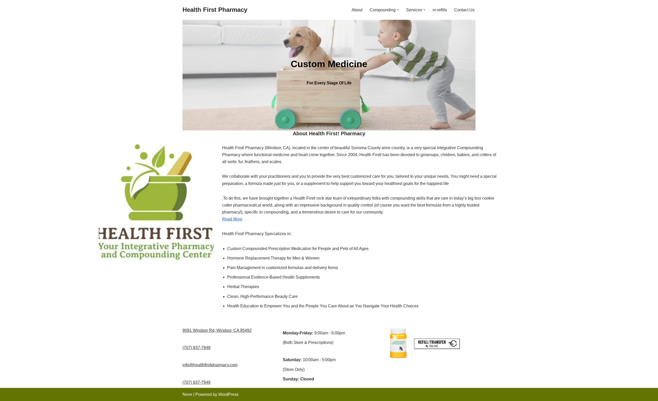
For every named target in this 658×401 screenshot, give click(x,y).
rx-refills (440, 10)
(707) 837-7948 (196, 347)
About (357, 10)
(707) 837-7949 (196, 382)
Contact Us (464, 10)
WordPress (228, 394)
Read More (232, 219)
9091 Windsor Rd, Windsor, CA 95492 (217, 330)
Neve (187, 394)
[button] (398, 10)
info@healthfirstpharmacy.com (209, 365)
